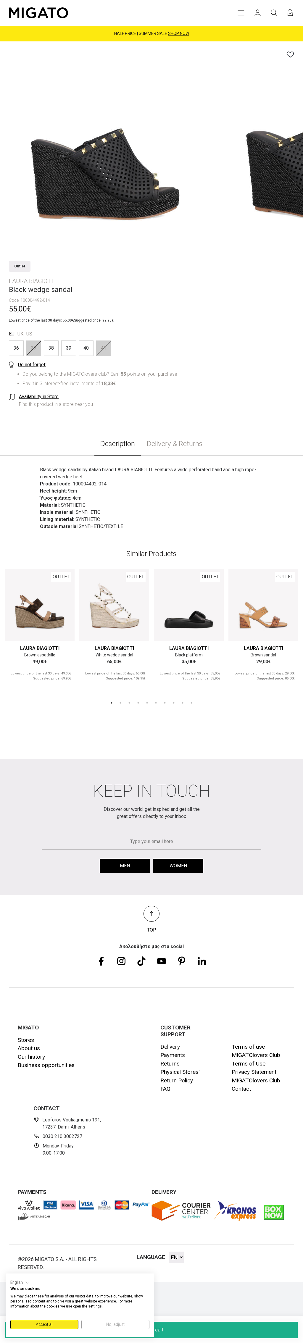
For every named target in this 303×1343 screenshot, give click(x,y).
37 (33, 348)
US (29, 334)
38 (51, 348)
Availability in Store (39, 396)
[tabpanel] (39, 630)
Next (63, 604)
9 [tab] (183, 703)
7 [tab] (165, 703)
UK (20, 334)
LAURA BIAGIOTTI (39, 648)
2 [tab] (120, 703)
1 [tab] (112, 703)
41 (103, 348)
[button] (19, 1282)
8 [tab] (174, 703)
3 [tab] (129, 703)
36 (16, 348)
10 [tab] (191, 703)
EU (11, 334)
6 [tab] (156, 703)
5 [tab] (147, 703)
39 (68, 348)
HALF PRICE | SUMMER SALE (151, 33)
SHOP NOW (178, 33)
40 (86, 348)
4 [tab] (138, 703)
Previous (16, 604)
